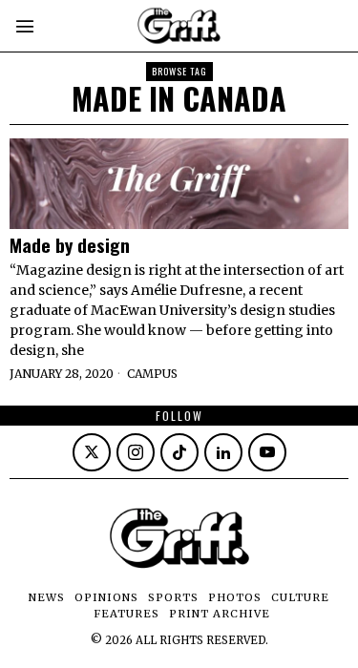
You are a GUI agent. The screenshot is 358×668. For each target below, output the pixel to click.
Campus (152, 373)
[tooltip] (92, 452)
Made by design (70, 245)
